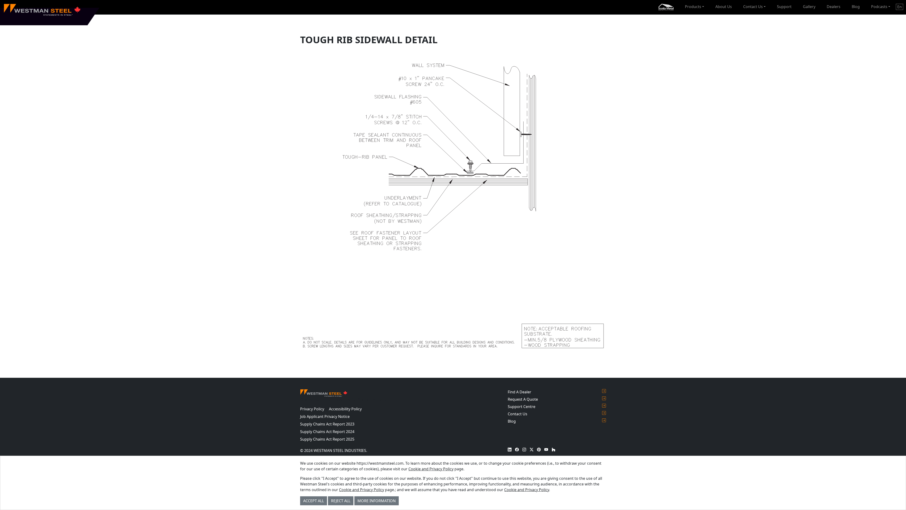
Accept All (313, 500)
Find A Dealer (519, 392)
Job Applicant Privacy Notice (325, 416)
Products (693, 6)
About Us (723, 6)
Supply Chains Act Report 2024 (327, 431)
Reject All (340, 500)
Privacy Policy (312, 409)
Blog (856, 6)
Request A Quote (523, 399)
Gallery (809, 6)
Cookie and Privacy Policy (430, 469)
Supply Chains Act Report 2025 (327, 439)
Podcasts (879, 6)
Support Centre (521, 406)
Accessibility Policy (345, 409)
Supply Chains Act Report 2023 (327, 424)
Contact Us (753, 6)
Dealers (833, 6)
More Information (376, 500)
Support (784, 6)
